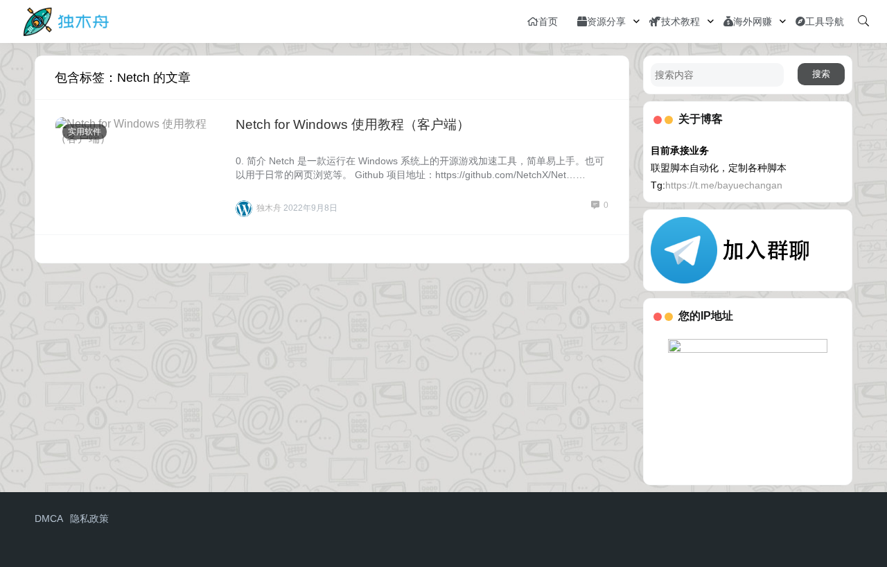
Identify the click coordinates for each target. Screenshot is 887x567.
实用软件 (84, 132)
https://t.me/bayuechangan (723, 185)
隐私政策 (89, 518)
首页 (548, 21)
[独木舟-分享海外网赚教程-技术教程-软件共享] (66, 20)
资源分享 (606, 21)
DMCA (49, 518)
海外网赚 (752, 21)
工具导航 (824, 21)
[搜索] (863, 21)
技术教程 (680, 21)
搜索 (821, 74)
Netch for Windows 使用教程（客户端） (353, 124)
